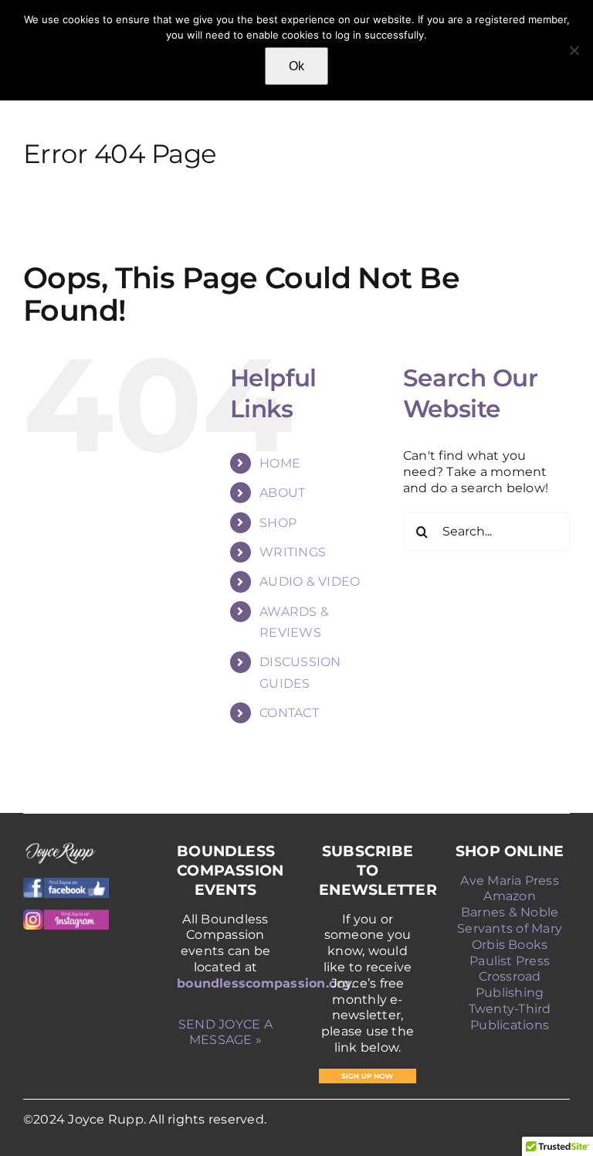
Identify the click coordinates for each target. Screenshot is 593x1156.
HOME (279, 463)
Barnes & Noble (509, 912)
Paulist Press (509, 961)
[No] (573, 50)
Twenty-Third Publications (510, 1016)
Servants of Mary (509, 928)
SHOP (277, 522)
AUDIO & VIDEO (309, 581)
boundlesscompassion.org (264, 983)
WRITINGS (292, 552)
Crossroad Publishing (510, 984)
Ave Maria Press (509, 880)
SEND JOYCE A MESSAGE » (225, 1032)
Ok (296, 66)
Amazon (509, 896)
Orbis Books (510, 944)
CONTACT (289, 713)
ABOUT (282, 492)
